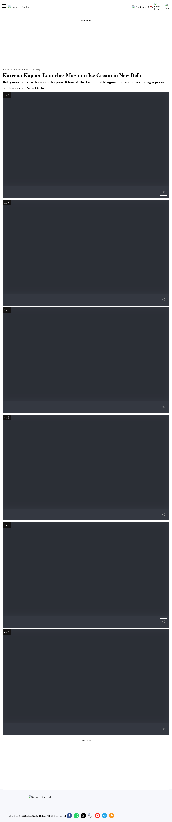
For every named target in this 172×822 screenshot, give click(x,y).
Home (6, 69)
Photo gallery (33, 69)
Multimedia (17, 69)
